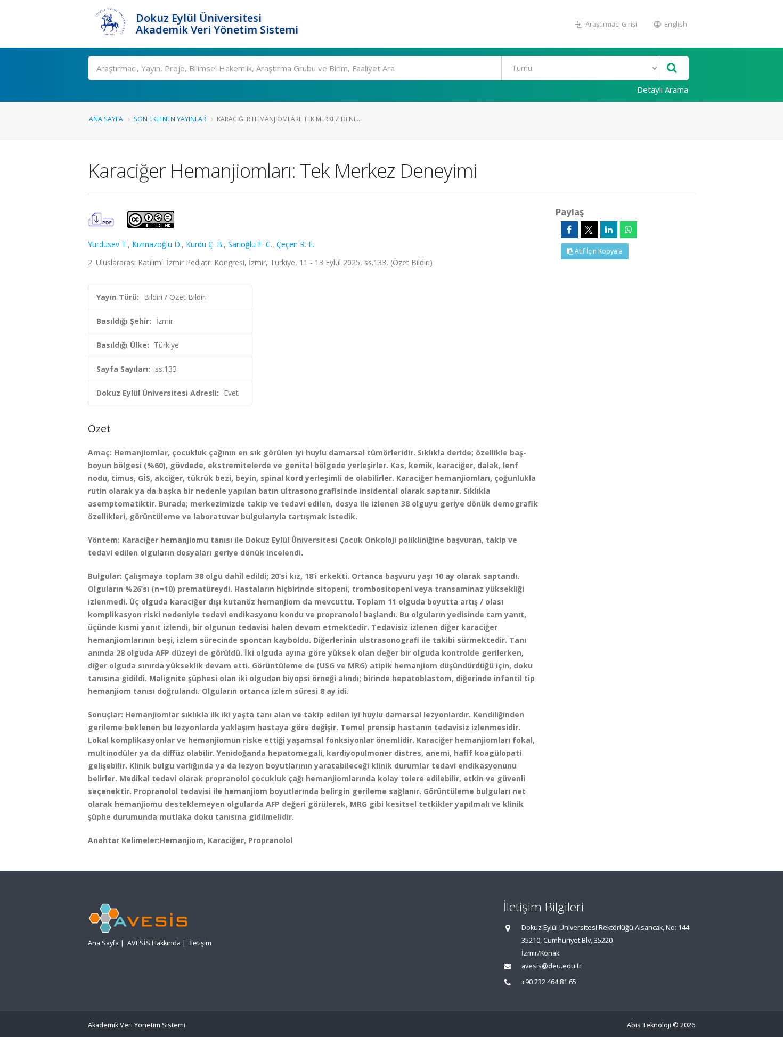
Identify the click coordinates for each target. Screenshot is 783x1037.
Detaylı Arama (662, 89)
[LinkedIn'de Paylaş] (608, 229)
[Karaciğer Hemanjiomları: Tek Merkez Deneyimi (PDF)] (102, 219)
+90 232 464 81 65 (548, 981)
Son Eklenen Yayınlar (170, 119)
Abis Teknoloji (649, 1025)
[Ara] (672, 68)
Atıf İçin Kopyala (598, 251)
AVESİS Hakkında (154, 943)
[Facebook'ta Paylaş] (569, 229)
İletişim (200, 943)
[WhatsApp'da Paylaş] (628, 229)
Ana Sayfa (106, 119)
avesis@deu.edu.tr (551, 965)
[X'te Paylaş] (589, 229)
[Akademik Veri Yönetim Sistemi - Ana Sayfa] (110, 24)
